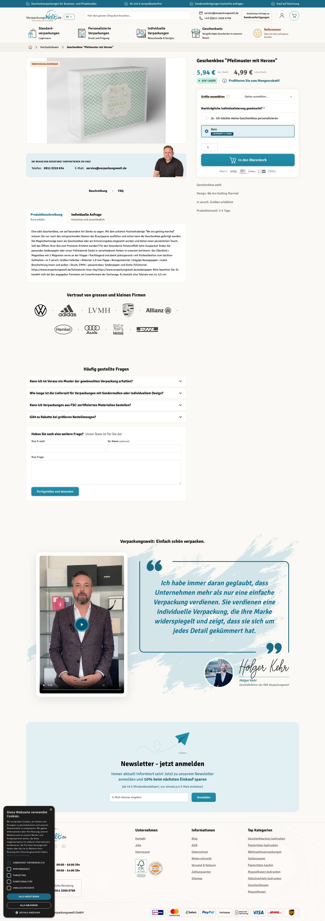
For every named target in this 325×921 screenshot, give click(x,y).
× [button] (50, 809)
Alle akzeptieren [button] (29, 896)
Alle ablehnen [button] (29, 905)
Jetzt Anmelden (162, 502)
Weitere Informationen (18, 855)
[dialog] (29, 862)
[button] (29, 912)
